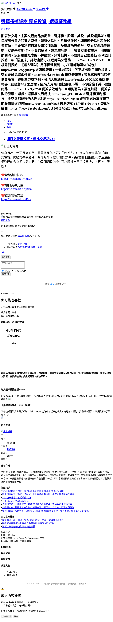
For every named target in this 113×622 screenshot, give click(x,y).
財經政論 (23, 115)
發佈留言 (5, 274)
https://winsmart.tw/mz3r (16, 178)
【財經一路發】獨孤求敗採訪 (16, 497)
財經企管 (22, 244)
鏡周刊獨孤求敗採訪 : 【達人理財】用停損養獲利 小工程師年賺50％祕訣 (38, 494)
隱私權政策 (72, 584)
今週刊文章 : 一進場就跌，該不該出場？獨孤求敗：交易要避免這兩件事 (37, 504)
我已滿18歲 (6, 617)
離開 (16, 617)
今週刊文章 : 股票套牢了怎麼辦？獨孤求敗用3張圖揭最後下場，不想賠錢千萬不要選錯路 (45, 511)
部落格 (10, 124)
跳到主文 (5, 29)
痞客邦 (21, 236)
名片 (9, 127)
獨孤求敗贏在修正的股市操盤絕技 (18, 526)
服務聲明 (82, 584)
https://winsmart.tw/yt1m (16, 189)
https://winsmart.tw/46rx (16, 199)
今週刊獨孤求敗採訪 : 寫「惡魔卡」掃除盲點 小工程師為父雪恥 (33, 491)
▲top (3, 252)
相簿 (9, 120)
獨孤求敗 (5, 220)
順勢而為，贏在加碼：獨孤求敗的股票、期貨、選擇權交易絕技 (33, 520)
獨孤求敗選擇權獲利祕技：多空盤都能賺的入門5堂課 (28, 523)
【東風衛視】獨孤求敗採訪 (15, 501)
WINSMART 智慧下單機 (30, 247)
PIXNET (36, 584)
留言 (27, 236)
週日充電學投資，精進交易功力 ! (31, 139)
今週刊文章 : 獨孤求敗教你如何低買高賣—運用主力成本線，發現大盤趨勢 (38, 507)
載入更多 (5, 257)
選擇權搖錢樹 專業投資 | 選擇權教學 (36, 21)
